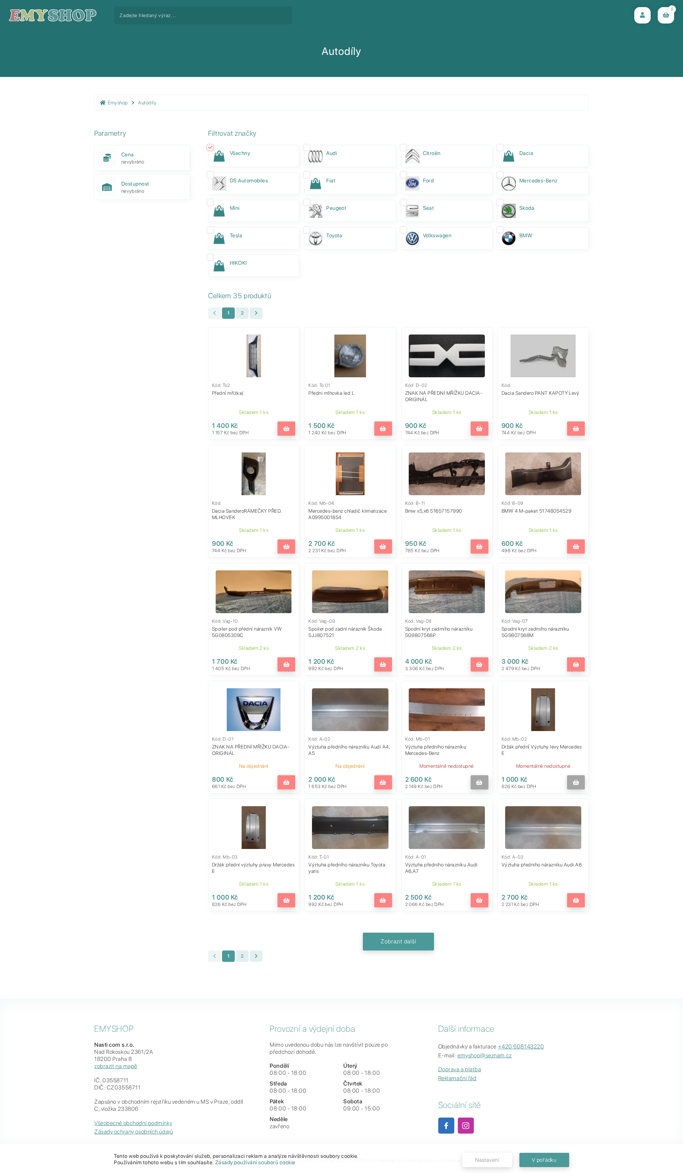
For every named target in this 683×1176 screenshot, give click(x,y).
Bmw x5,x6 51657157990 (433, 511)
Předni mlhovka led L (331, 393)
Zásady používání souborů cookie (255, 1162)
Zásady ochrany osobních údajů (133, 1131)
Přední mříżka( (228, 393)
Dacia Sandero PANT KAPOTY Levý (540, 393)
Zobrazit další (398, 941)
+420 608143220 (521, 1046)
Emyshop (118, 102)
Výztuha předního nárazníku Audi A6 (542, 864)
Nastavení (487, 1160)
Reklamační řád (457, 1078)
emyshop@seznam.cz (484, 1055)
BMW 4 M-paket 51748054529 (536, 511)
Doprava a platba (459, 1069)
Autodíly (147, 102)
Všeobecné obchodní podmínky (133, 1123)
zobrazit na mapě (115, 1066)
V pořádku (544, 1160)
